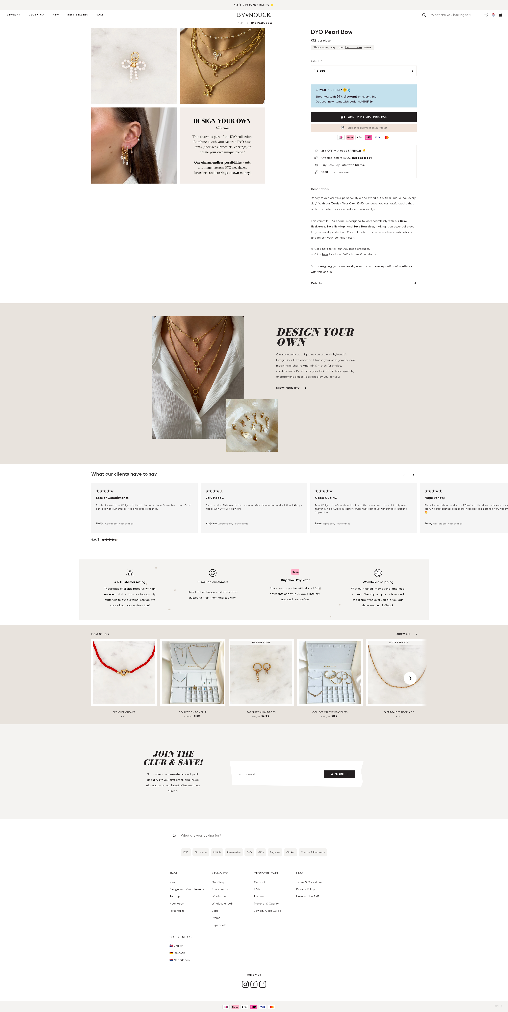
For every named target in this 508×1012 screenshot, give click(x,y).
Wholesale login (223, 903)
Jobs (215, 910)
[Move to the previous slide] (404, 475)
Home (239, 22)
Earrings (174, 896)
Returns (259, 896)
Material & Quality (266, 903)
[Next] (410, 678)
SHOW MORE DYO (288, 388)
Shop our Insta (221, 889)
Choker (290, 852)
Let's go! (337, 774)
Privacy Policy (305, 889)
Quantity (316, 61)
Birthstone (201, 852)
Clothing (36, 15)
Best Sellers (77, 15)
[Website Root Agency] (501, 1006)
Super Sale (219, 925)
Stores (216, 918)
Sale (100, 15)
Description (320, 189)
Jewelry (13, 15)
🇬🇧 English (176, 945)
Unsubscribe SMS (307, 896)
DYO (186, 852)
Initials (217, 852)
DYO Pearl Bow (261, 23)
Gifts (261, 852)
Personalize (234, 852)
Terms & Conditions (309, 882)
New (56, 15)
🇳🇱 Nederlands (179, 960)
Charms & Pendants (313, 852)
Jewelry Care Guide (267, 910)
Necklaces (176, 903)
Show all (403, 634)
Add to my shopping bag (367, 117)
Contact (259, 882)
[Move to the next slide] (413, 475)
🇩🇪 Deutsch (177, 953)
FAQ (257, 889)
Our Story (218, 882)
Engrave (275, 852)
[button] (493, 15)
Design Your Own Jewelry (186, 889)
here (325, 249)
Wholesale (219, 896)
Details (316, 283)
